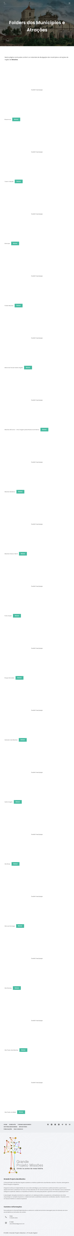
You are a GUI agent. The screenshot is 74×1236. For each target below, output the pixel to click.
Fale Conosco (18, 1129)
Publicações (8, 1129)
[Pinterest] (66, 1124)
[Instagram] (55, 1124)
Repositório (23, 1127)
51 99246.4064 (14, 1218)
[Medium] (69, 1124)
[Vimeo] (62, 1124)
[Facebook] (48, 1124)
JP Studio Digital (32, 1233)
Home (5, 1124)
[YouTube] (58, 1124)
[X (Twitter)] (51, 1124)
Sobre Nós (12, 1124)
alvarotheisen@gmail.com (17, 1224)
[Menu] (69, 3)
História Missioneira (10, 1127)
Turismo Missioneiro (24, 1124)
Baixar (16, 119)
